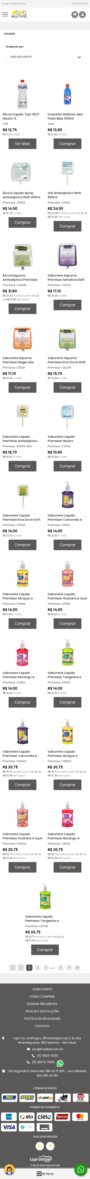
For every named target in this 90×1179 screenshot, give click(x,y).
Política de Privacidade (42, 1019)
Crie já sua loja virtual (45, 1165)
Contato (42, 1026)
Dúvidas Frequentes (42, 1004)
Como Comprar (42, 996)
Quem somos (42, 989)
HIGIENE (9, 34)
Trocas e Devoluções (42, 1011)
